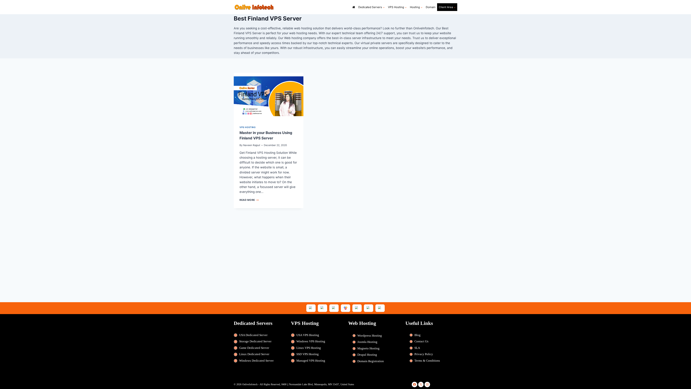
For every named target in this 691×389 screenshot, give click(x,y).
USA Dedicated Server (253, 335)
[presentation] (268, 96)
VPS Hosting (248, 127)
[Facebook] (414, 384)
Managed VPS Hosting (310, 360)
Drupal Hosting (367, 354)
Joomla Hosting (367, 342)
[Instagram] (427, 384)
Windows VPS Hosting (310, 341)
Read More (249, 199)
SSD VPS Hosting (307, 354)
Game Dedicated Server (254, 348)
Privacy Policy (423, 354)
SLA (417, 348)
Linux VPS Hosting (308, 348)
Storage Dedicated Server (255, 341)
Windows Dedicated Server (256, 360)
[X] (421, 384)
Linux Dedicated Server (254, 354)
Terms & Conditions (427, 360)
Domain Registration (370, 361)
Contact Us (421, 341)
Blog (417, 335)
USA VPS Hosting (307, 335)
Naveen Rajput (251, 145)
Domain (430, 7)
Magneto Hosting (368, 348)
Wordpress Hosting (369, 335)
